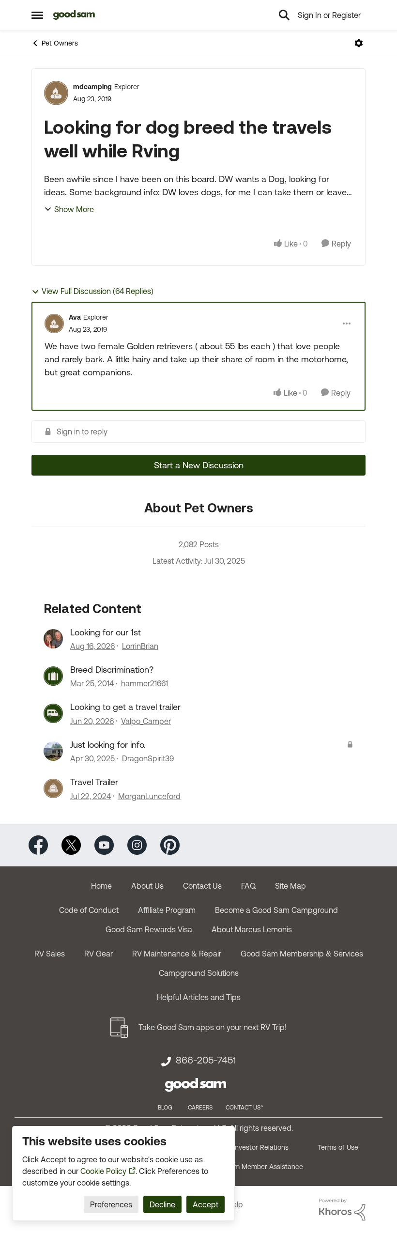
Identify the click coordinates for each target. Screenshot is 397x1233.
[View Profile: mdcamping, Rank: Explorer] (56, 93)
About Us (147, 885)
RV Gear (98, 953)
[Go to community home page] (74, 15)
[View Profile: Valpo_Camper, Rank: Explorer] (53, 713)
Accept (205, 1204)
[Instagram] (137, 844)
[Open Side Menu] (37, 15)
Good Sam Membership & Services (302, 953)
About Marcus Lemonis (252, 929)
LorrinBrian (140, 646)
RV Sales (49, 953)
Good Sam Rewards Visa (149, 929)
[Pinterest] (170, 844)
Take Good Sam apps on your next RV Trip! (212, 1027)
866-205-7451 (206, 1060)
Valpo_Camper (146, 721)
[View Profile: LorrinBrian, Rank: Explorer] (53, 638)
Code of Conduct (89, 910)
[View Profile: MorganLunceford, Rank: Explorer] (53, 788)
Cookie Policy (103, 1171)
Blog (165, 1107)
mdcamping (92, 87)
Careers (200, 1107)
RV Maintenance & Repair (176, 953)
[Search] (284, 15)
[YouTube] (104, 844)
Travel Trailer (94, 782)
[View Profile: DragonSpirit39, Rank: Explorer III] (53, 751)
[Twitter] (71, 844)
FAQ (248, 885)
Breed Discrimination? (111, 669)
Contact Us (202, 885)
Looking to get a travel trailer (125, 707)
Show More (74, 209)
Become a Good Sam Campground (276, 910)
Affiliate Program (167, 910)
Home (101, 885)
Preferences (111, 1204)
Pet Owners (60, 43)
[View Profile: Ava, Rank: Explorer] (54, 323)
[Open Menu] (359, 43)
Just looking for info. (108, 745)
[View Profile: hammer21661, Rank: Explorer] (53, 676)
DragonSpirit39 (148, 758)
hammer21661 (144, 683)
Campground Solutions (199, 973)
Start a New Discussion (199, 465)
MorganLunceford (149, 796)
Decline (162, 1204)
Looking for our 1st (105, 632)
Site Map (290, 885)
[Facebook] (38, 844)
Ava (75, 317)
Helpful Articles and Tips (199, 997)
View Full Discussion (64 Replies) (97, 291)
